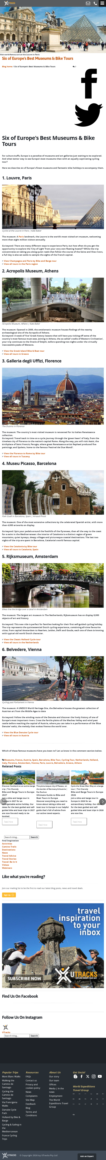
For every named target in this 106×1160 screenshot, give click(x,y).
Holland (94, 759)
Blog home (7, 66)
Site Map (30, 1099)
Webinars (7, 867)
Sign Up (7, 895)
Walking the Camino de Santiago (8, 1084)
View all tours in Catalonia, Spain (21, 549)
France (18, 759)
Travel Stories (9, 858)
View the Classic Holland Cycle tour (22, 639)
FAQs (28, 1076)
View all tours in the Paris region (21, 264)
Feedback (30, 1103)
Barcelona (44, 759)
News (5, 852)
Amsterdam (24, 762)
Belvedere (59, 762)
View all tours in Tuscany (17, 456)
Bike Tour (55, 759)
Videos (5, 864)
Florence (12, 762)
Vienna (35, 762)
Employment (55, 1095)
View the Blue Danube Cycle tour (21, 732)
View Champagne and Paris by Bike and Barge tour (30, 260)
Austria (27, 759)
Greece (69, 762)
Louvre (49, 762)
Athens (78, 762)
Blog (28, 1107)
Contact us (31, 1080)
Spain (35, 759)
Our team (54, 1080)
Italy (4, 762)
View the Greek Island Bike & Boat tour (24, 350)
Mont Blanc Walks (11, 1076)
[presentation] (3, 801)
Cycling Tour (68, 759)
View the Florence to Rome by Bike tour (24, 453)
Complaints (32, 1095)
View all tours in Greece (16, 353)
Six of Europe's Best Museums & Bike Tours (37, 58)
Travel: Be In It (9, 861)
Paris (21, 236)
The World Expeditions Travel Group (58, 1103)
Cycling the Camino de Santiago (7, 1095)
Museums (9, 759)
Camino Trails (9, 846)
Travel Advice (9, 855)
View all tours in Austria (16, 735)
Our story (54, 1076)
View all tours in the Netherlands (21, 642)
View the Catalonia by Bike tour (20, 546)
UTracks (6, 1032)
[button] (98, 803)
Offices (52, 1084)
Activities (7, 843)
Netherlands (82, 759)
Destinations (8, 849)
